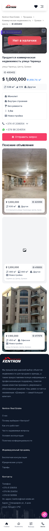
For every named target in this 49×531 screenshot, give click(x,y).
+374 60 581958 (9, 495)
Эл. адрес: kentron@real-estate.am (18, 499)
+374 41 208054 (15, 123)
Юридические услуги (12, 462)
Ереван (38, 20)
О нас (4, 415)
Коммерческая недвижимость (16, 20)
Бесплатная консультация (14, 457)
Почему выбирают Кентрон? (15, 420)
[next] (43, 181)
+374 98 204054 (15, 129)
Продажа (27, 17)
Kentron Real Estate (11, 17)
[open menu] (42, 6)
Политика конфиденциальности (17, 440)
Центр (5, 24)
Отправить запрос (26, 136)
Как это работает (10, 425)
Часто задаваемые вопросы (15, 430)
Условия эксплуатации (13, 435)
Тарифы (5, 467)
